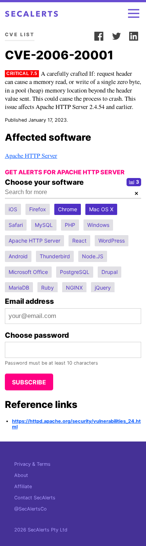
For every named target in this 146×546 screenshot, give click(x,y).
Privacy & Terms (32, 464)
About (21, 475)
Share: (81, 34)
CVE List (19, 34)
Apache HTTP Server (31, 155)
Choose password (37, 335)
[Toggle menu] (133, 13)
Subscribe (29, 382)
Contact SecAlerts (34, 497)
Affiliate (23, 486)
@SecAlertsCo (30, 509)
